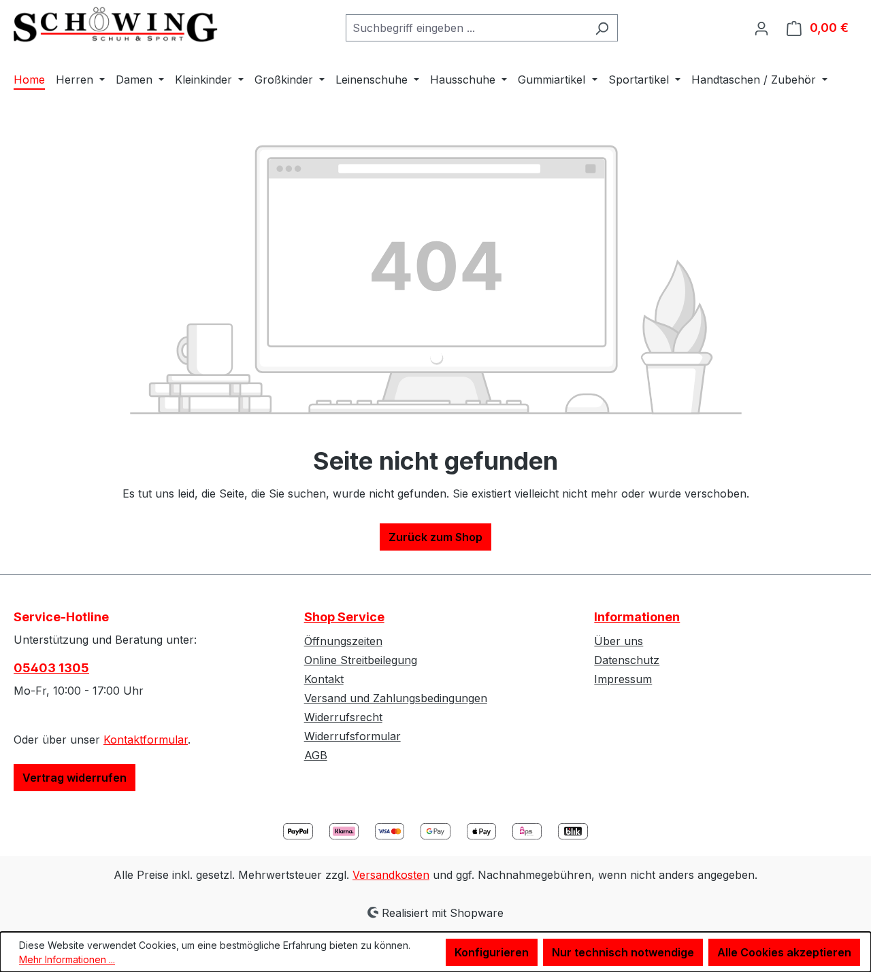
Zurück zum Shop (435, 537)
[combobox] (466, 27)
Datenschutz (626, 660)
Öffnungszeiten (343, 641)
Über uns (618, 641)
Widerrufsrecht (343, 717)
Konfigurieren (492, 952)
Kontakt (324, 679)
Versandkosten (390, 875)
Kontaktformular (145, 739)
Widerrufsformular (352, 736)
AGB (315, 755)
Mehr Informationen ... (67, 959)
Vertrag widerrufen (74, 777)
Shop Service (344, 617)
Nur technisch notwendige (623, 952)
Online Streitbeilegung (360, 660)
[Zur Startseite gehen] (116, 24)
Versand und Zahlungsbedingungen (395, 698)
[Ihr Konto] (761, 27)
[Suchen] (602, 27)
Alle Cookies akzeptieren (784, 952)
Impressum (623, 679)
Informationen (637, 617)
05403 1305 (51, 668)
